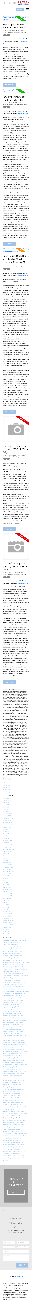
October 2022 (7, 896)
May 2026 (6, 807)
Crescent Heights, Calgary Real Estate (15, 998)
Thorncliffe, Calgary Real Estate (10, 769)
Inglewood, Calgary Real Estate (13, 1047)
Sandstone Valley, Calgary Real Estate (20, 758)
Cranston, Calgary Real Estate (12, 712)
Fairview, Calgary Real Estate (12, 1013)
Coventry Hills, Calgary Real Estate (14, 993)
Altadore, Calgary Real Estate (9, 692)
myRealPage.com (19, 1276)
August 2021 (7, 927)
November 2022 (8, 894)
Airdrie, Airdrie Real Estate (21, 691)
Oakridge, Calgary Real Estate (12, 1076)
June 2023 (6, 878)
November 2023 (8, 867)
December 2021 (8, 918)
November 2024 (8, 845)
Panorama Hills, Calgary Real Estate (14, 1080)
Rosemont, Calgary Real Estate (13, 1102)
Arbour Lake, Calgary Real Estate (13, 949)
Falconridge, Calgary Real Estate (19, 719)
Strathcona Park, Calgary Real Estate (15, 1133)
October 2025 (7, 823)
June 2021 (6, 931)
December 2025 (8, 818)
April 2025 (6, 836)
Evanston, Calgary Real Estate (12, 1009)
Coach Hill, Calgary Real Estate (13, 707)
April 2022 (6, 909)
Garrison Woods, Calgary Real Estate (14, 1020)
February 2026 (7, 814)
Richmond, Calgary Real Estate (19, 752)
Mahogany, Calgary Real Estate (10, 738)
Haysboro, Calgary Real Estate (18, 726)
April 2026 (6, 809)
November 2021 (8, 920)
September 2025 (8, 825)
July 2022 (6, 903)
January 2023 (7, 889)
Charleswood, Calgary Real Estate (15, 703)
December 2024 (8, 842)
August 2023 (7, 874)
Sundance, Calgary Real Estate (22, 768)
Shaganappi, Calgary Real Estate (13, 1118)
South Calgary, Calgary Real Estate (10, 763)
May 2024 (6, 856)
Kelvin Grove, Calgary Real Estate (15, 732)
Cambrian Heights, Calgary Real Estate (20, 700)
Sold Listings (7, 792)
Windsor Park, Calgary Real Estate (17, 32)
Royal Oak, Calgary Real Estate (13, 755)
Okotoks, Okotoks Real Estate (12, 744)
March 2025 (6, 838)
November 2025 (8, 820)
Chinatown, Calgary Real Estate (21, 704)
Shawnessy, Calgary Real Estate (13, 1122)
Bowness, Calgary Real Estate (14, 695)
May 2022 (6, 907)
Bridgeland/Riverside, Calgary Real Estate (12, 698)
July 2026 (6, 803)
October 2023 (7, 869)
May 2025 (6, 834)
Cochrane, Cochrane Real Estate (13, 987)
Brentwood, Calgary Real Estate (19, 697)
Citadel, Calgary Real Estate (9, 706)
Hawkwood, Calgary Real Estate (13, 1031)
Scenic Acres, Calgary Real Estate (10, 759)
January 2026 (7, 816)
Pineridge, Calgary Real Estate (12, 1087)
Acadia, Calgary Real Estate (9, 691)
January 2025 (7, 840)
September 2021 (8, 925)
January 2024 (7, 865)
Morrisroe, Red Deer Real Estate (13, 1069)
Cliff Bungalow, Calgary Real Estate (14, 982)
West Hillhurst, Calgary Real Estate (16, 772)
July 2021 (6, 929)
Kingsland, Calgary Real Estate (15, 735)
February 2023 (7, 887)
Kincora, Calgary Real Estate (12, 1053)
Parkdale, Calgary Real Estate (18, 746)
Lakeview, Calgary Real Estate (12, 1058)
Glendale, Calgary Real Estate (12, 1027)
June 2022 (6, 905)
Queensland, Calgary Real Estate (13, 749)
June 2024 (6, 854)
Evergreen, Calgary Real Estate (15, 718)
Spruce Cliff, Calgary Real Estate (13, 765)
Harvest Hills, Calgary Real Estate (13, 725)
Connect (19, 9)
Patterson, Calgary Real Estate (9, 747)
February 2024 (7, 863)
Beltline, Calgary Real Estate (12, 953)
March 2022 (6, 911)
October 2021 (7, 923)
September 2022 (8, 898)
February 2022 (7, 914)
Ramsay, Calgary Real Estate (12, 1091)
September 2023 (8, 871)
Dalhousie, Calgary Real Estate (9, 715)
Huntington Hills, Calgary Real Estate (11, 731)
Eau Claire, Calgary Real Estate (12, 1004)
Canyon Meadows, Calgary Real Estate (11, 701)
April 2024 (6, 858)
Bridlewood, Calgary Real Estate (13, 964)
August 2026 (7, 800)
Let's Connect (16, 1192)
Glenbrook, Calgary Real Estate (9, 723)
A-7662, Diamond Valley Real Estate (17, 689)
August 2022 (7, 900)
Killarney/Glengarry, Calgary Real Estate (11, 734)
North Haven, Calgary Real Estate (10, 743)
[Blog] (15, 1227)
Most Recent (7, 798)
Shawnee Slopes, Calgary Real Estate (14, 760)
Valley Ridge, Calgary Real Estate (13, 771)
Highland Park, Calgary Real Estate (20, 729)
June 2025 (6, 831)
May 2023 (6, 880)
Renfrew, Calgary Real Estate (12, 1096)
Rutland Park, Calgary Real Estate (13, 1111)
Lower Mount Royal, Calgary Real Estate (20, 737)
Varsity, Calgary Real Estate (11, 1149)
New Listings (7, 787)
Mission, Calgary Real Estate (14, 740)
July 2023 (6, 876)
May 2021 (6, 934)
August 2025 (7, 827)
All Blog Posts (7, 785)
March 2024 (7, 860)
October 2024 (7, 847)
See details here (23, 113)
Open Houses (7, 790)
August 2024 (7, 851)
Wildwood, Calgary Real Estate (12, 1153)
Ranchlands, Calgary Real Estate (15, 750)
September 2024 (8, 849)
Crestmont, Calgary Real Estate (19, 713)
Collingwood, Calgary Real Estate (15, 709)
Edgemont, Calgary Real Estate (13, 716)
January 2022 (7, 916)
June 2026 (6, 805)
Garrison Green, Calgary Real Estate (10, 721)
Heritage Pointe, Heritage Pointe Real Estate (12, 728)
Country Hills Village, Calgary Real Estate (16, 991)
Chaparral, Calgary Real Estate (12, 971)
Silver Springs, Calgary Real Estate (19, 762)
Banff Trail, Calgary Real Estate (13, 694)
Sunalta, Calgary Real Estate (9, 768)
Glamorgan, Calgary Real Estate (19, 722)
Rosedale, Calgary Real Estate (9, 753)
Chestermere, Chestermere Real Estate (15, 976)
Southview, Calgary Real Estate (13, 1129)
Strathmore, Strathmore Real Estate (20, 766)
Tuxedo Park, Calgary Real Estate (13, 1145)
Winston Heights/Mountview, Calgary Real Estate (13, 775)
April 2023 (6, 883)
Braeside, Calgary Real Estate (12, 958)
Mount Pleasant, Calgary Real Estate (18, 741)
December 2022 (8, 891)
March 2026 (6, 811)
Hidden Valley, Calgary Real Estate (14, 1040)
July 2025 (6, 829)
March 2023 (6, 885)
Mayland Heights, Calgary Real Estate (15, 1064)
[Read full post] (16, 19)
